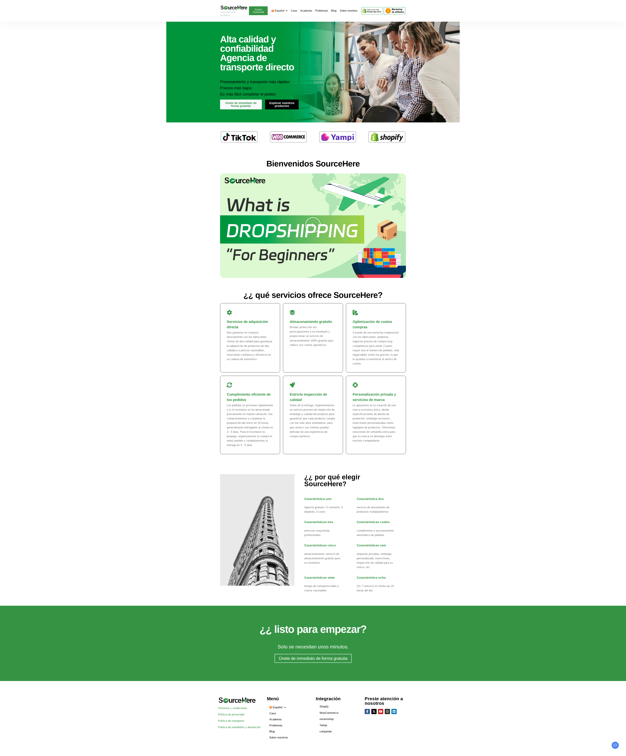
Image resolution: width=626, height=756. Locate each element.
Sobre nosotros (348, 10)
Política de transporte (231, 720)
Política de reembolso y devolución (239, 727)
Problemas (321, 10)
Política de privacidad (231, 714)
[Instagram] (387, 711)
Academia (306, 10)
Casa (294, 10)
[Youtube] (380, 711)
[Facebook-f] (367, 711)
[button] (313, 225)
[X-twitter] (374, 711)
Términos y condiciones (232, 708)
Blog (333, 10)
